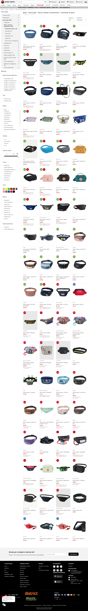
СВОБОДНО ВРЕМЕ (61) (9, 169)
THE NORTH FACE (26, 217)
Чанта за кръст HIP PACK (45, 46)
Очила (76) (6, 45)
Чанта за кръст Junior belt (29, 538)
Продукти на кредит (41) (10, 82)
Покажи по (72, 17)
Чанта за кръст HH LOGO (29, 74)
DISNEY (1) (6, 227)
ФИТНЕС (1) (7, 177)
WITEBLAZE (25, 101)
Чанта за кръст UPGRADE (79, 480)
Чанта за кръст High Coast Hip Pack (30, 132)
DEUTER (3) (6, 119)
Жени (14, 5)
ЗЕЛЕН (9, 189)
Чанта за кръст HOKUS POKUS (47, 510)
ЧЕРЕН (14, 191)
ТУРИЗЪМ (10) (7, 173)
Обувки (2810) (6, 17)
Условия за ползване (47, 605)
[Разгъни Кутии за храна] (18, 67)
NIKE (24, 159)
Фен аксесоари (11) (8, 52)
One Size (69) (7, 141)
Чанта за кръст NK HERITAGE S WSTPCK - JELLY (46, 423)
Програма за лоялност (25, 584)
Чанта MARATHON (44, 452)
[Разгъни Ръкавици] (18, 43)
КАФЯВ (11, 189)
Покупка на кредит (24, 576)
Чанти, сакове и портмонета (20, 9)
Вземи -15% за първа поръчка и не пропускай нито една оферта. (26, 553)
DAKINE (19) (7, 117)
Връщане (22, 574)
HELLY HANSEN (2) (8, 125)
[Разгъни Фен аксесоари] (18, 53)
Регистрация (23, 568)
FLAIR (74, 302)
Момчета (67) (7, 98)
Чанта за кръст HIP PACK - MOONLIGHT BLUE (29, 47)
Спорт (4, 162)
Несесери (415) (8, 31)
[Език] (86, 2)
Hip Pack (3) (6, 204)
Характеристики (8, 224)
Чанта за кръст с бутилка (29, 392)
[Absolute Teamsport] (31, 599)
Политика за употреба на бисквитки (59, 605)
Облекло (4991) (6, 15)
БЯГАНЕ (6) (6, 165)
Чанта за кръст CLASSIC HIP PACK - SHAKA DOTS (62, 277)
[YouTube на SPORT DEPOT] (61, 566)
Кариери (6, 572)
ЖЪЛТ (6, 189)
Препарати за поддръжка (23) (10, 64)
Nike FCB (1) (7, 210)
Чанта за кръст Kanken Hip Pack (46, 481)
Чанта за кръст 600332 (78, 304)
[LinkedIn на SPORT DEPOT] (61, 570)
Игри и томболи (23, 586)
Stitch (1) (6, 218)
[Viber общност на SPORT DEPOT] (57, 570)
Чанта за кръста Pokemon (62, 249)
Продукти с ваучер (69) (9, 84)
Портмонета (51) (9, 36)
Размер (5, 136)
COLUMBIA (58, 217)
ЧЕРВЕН (11, 191)
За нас (5, 566)
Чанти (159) (7, 33)
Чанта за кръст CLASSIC (28, 452)
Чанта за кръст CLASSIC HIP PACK (79, 250)
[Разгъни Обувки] (18, 18)
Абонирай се (73, 554)
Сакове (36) (7, 38)
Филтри (3, 71)
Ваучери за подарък (24, 580)
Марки (32, 5)
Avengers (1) (7, 200)
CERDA (74, 129)
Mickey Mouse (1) (8, 206)
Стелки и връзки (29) (9, 61)
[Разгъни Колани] (18, 48)
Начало (3, 5)
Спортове (25, 5)
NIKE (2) (6, 131)
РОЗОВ (4, 191)
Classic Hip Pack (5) (8, 202)
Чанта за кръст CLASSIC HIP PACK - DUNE (29, 277)
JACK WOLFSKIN (76, 478)
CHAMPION (42, 72)
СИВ (6, 191)
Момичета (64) (7, 100)
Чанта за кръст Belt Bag (45, 74)
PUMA (74, 217)
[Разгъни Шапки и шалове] (18, 55)
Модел (5, 197)
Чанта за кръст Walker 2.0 (79, 538)
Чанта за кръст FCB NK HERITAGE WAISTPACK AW (29, 162)
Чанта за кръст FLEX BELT (29, 103)
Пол (4, 95)
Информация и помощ (25, 566)
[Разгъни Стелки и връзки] (18, 61)
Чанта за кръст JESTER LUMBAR (28, 220)
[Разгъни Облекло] (18, 15)
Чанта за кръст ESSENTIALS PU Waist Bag (29, 250)
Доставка (22, 572)
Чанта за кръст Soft (77, 510)
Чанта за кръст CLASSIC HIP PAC (79, 393)
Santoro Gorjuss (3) (8, 214)
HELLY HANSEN (26, 72)
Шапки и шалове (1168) (9, 55)
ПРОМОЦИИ (40, 5)
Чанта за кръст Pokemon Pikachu (78, 75)
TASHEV (41, 450)
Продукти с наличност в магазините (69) (9, 89)
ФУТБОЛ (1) (7, 180)
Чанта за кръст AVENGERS (79, 452)
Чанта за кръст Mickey (45, 332)
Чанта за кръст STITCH (78, 131)
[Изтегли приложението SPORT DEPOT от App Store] (58, 582)
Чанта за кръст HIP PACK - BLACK (79, 277)
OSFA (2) (6, 143)
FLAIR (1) (6, 123)
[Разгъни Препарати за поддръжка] (18, 64)
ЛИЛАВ (14, 189)
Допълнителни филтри (10, 75)
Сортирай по (79, 17)
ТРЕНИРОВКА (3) (8, 171)
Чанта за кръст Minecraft (45, 392)
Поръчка (22, 570)
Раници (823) (7, 22)
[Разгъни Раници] (18, 22)
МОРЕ (68, 5)
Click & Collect (23, 578)
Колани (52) (6, 48)
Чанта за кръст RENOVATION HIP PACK (63, 132)
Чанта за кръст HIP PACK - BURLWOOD (29, 305)
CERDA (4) (6, 111)
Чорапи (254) (7, 50)
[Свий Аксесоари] (18, 20)
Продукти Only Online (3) (9, 87)
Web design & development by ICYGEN (44, 608)
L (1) (5, 139)
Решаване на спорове (44, 566)
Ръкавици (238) (7, 43)
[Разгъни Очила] (18, 45)
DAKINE (24, 44)
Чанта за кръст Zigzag (61, 219)
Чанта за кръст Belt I (44, 249)
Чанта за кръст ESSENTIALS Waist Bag (79, 220)
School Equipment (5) (9, 229)
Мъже (9, 5)
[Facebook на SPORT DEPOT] (57, 566)
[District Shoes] (31, 593)
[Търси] (45, 1)
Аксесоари (11, 9)
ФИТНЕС (62, 5)
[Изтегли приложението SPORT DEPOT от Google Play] (58, 576)
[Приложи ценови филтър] (17, 154)
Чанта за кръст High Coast (46, 131)
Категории (4, 12)
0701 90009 (73, 577)
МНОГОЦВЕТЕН (16, 189)
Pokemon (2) (7, 212)
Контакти (70, 566)
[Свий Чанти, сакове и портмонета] (18, 25)
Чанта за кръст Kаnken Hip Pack (79, 162)
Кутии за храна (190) (8, 67)
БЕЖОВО (4, 189)
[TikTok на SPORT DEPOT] (54, 570)
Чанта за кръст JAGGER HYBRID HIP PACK (61, 47)
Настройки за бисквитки (44, 570)
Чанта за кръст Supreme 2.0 (46, 538)
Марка (5, 106)
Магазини (6, 568)
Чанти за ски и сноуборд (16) (11, 40)
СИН (9, 191)
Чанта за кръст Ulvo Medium (79, 46)
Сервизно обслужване (9, 576)
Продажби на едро (8, 574)
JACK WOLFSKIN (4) (8, 127)
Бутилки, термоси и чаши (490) (10, 58)
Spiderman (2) (7, 216)
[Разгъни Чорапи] (18, 50)
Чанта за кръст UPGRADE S (29, 510)
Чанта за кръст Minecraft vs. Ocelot (62, 481)
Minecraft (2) (7, 208)
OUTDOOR (55, 5)
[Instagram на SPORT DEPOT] (54, 566)
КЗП (39, 568)
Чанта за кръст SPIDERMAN (62, 452)
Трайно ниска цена (24, 582)
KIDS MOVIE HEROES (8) (9, 129)
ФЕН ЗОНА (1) (7, 175)
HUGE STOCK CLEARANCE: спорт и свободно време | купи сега (38, 7)
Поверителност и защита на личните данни (32, 605)
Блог (5, 570)
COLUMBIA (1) (7, 115)
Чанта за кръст (76, 362)
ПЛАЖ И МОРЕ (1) (8, 167)
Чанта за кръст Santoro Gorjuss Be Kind (61, 333)
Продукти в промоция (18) (10, 80)
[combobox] (32, 1)
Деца (19, 5)
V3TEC (74, 360)
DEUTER (41, 247)
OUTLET (48, 5)
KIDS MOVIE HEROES (76, 72)
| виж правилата (64, 7)
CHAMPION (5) (7, 113)
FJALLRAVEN (75, 44)
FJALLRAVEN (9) (7, 121)
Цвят (4, 185)
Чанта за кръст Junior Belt (62, 538)
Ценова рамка (7, 150)
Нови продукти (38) (8, 78)
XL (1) (5, 145)
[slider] (3, 156)
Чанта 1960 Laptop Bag (61, 103)
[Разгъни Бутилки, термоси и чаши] (18, 57)
